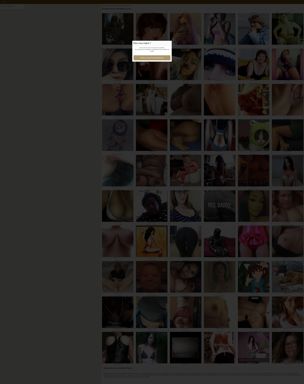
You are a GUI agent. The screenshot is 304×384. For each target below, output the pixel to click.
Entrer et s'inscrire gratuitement (152, 58)
